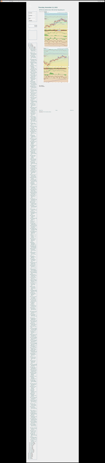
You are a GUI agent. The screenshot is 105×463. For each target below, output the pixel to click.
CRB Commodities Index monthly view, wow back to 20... (33, 120)
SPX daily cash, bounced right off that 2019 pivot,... (33, 368)
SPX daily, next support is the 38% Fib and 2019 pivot (33, 434)
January (31, 452)
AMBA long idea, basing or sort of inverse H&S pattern (33, 79)
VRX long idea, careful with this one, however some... (33, 260)
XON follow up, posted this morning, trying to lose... (33, 184)
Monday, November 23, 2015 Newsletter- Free (33, 178)
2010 (30, 457)
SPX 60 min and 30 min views (33, 96)
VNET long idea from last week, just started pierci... (33, 226)
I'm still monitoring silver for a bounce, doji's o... (33, 278)
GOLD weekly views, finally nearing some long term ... (33, 108)
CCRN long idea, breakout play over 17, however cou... (33, 351)
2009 (30, 458)
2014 (30, 453)
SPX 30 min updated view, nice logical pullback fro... (33, 338)
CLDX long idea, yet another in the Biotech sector (33, 263)
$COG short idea (32, 201)
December (32, 47)
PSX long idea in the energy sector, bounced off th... (33, 169)
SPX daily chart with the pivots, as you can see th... (33, 428)
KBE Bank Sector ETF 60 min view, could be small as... (33, 87)
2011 (30, 456)
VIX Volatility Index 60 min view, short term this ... (33, 90)
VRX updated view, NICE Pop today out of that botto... (33, 247)
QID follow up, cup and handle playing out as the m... (33, 438)
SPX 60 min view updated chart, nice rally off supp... (33, 362)
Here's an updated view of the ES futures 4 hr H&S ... (33, 425)
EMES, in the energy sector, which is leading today (33, 73)
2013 (30, 454)
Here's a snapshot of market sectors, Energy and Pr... (33, 76)
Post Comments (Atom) (47, 111)
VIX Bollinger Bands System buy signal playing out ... (33, 291)
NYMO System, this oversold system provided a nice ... (33, 370)
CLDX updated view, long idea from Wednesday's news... (33, 232)
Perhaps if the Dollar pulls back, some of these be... (33, 281)
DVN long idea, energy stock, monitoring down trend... (33, 136)
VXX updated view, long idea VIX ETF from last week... (33, 419)
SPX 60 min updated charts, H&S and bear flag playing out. (52, 9)
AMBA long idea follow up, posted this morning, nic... (33, 53)
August (31, 444)
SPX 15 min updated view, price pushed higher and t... (33, 344)
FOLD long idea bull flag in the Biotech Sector (33, 272)
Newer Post (41, 110)
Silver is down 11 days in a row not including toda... (33, 411)
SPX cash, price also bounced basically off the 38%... (33, 365)
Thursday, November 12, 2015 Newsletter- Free (33, 440)
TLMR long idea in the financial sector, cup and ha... (33, 253)
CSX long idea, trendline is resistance (32, 303)
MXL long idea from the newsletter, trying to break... (33, 166)
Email (29, 18)
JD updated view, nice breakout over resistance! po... (33, 199)
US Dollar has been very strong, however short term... (33, 284)
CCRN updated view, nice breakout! (33, 346)
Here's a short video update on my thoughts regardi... (33, 348)
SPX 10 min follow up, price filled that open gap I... (33, 181)
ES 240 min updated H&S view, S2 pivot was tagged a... (33, 401)
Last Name (30, 15)
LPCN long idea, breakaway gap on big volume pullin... (33, 213)
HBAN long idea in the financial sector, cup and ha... (33, 250)
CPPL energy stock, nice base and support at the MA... (33, 172)
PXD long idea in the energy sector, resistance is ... (33, 111)
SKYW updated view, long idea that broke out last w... (33, 187)
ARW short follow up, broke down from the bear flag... (33, 193)
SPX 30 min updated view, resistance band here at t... (33, 341)
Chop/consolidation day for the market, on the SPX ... (33, 196)
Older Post (72, 110)
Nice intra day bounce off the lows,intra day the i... (33, 408)
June (31, 446)
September (32, 443)
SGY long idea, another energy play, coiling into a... (33, 57)
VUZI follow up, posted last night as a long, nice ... (33, 306)
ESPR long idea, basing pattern (32, 82)
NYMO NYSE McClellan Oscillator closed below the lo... (33, 391)
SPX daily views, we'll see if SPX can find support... (33, 404)
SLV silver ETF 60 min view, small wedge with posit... (33, 300)
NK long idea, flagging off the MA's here (33, 257)
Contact (30, 6)
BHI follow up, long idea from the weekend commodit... (33, 387)
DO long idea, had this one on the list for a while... (33, 127)
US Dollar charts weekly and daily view (33, 124)
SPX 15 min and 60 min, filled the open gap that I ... (33, 297)
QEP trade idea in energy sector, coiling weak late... (33, 224)
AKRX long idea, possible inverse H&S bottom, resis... (33, 354)
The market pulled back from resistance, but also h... (33, 332)
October (31, 442)
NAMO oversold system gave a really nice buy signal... (33, 288)
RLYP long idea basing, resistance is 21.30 (33, 210)
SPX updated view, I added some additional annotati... (33, 143)
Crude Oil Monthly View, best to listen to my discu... (33, 114)
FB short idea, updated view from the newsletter (33, 416)
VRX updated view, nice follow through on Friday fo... (33, 229)
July (31, 445)
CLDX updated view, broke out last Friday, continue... (33, 190)
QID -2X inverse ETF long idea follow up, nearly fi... (33, 398)
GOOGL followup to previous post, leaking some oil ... (33, 50)
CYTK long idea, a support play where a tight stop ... (33, 315)
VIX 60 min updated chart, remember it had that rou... (33, 422)
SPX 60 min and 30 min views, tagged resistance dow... (33, 329)
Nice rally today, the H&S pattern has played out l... (33, 384)
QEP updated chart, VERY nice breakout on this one (33, 132)
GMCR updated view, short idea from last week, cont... (33, 335)
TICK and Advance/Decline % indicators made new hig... (33, 101)
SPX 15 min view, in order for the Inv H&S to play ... (33, 93)
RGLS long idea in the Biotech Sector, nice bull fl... (33, 266)
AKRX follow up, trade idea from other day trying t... (33, 309)
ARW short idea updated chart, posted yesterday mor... (33, 153)
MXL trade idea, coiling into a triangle (32, 216)
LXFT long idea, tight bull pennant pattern (33, 219)
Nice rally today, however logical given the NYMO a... (33, 381)
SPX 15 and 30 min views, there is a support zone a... (33, 150)
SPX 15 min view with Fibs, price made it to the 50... (33, 358)
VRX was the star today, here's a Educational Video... (33, 240)
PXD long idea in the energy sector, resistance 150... (33, 70)
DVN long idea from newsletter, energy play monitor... (33, 60)
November (32, 48)
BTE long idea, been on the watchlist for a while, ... (33, 139)
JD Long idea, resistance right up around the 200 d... (33, 206)
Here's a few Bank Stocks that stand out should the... (33, 84)
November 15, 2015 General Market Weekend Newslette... (33, 374)
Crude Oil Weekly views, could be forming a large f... (33, 117)
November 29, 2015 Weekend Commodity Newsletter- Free (33, 67)
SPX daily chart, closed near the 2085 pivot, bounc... (33, 294)
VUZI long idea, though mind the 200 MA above (33, 318)
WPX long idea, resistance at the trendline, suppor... (33, 203)
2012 (30, 455)
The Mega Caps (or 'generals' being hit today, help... (33, 414)
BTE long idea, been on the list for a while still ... (33, 312)
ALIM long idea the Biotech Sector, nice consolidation (33, 270)
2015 (30, 46)
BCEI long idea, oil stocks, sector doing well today (33, 175)
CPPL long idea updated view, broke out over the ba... (33, 163)
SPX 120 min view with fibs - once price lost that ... (33, 431)
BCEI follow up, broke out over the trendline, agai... (33, 129)
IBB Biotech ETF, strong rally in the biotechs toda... (33, 275)
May (31, 447)
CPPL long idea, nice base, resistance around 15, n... (33, 321)
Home (30, 5)
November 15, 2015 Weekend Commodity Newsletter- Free (33, 377)
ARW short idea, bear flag (32, 221)
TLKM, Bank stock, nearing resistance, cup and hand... (33, 236)
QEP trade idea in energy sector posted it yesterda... (33, 156)
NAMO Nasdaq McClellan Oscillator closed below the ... (33, 395)
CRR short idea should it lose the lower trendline (33, 324)
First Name (30, 12)
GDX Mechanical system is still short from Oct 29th (32, 105)
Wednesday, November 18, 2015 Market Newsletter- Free (33, 243)
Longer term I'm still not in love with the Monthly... (33, 98)
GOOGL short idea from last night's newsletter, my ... (33, 160)
